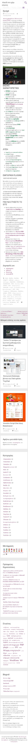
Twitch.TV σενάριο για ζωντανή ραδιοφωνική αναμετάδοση (12, 342)
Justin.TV (6, 472)
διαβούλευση (5, 633)
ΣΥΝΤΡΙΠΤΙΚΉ (17, 295)
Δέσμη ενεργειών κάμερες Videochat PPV (22, 313)
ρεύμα (22, 650)
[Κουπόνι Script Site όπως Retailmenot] (14, 421)
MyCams (5, 638)
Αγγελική (17, 284)
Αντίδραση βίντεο (8, 498)
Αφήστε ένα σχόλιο (8, 304)
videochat (6, 655)
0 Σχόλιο (16, 431)
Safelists (5, 509)
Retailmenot (7, 506)
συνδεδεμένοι (16, 442)
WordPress (13, 302)
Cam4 (8, 631)
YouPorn (6, 532)
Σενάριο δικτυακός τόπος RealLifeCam (10, 594)
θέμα (4, 295)
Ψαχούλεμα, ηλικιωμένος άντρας (9, 662)
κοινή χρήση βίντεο (14, 655)
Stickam (5, 511)
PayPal (5, 642)
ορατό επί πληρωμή (11, 645)
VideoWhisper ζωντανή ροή (14, 104)
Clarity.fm (6, 464)
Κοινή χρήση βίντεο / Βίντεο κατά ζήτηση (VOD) (12, 19)
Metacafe (5, 287)
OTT (14, 289)
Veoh (4, 296)
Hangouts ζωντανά (8, 467)
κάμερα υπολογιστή (11, 658)
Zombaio (5, 664)
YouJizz (5, 527)
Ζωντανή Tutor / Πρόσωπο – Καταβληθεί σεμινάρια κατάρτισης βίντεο (7, 314)
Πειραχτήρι (6, 688)
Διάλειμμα (6, 282)
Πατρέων (5, 490)
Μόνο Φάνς (6, 488)
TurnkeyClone (7, 15)
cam (4, 631)
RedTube (6, 504)
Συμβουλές (10, 653)
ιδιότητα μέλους (16, 285)
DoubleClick (6, 284)
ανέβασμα (9, 295)
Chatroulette (7, 459)
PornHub (6, 493)
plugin (5, 293)
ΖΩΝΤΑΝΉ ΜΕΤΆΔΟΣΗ (10, 178)
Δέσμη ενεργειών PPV (9, 686)
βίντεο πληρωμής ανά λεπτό (16, 642)
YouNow (5, 530)
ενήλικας (17, 280)
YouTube (16, 278)
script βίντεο (10, 298)
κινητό (11, 287)
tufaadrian (6, 431)
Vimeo (9, 300)
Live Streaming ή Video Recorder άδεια (14, 253)
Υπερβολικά (6, 291)
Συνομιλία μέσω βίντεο (9, 522)
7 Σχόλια (18, 350)
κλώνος (21, 631)
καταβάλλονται (16, 640)
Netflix (11, 278)
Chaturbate (6, 461)
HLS (22, 284)
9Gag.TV (5, 280)
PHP (22, 645)
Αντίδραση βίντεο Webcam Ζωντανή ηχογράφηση (13, 585)
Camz (16, 631)
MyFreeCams (7, 483)
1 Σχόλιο (18, 386)
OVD (17, 289)
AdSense (11, 280)
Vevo (8, 296)
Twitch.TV (6, 517)
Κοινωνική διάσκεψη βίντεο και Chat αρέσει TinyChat (12, 378)
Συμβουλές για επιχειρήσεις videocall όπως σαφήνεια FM (13, 576)
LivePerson (6, 480)
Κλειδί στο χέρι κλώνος (8, 4)
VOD (13, 300)
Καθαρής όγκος (7, 496)
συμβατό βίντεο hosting (13, 209)
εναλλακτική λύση (14, 627)
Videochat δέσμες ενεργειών (11, 691)
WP (18, 302)
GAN (12, 284)
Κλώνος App (6, 678)
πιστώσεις (12, 634)
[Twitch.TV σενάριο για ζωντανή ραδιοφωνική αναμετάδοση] (14, 338)
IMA (9, 285)
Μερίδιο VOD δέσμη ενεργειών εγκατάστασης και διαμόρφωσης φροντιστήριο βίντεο (15, 234)
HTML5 (5, 285)
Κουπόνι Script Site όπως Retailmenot (13, 424)
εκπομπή (13, 629)
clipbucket (12, 282)
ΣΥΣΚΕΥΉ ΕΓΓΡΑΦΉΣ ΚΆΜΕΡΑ (12, 191)
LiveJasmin (6, 477)
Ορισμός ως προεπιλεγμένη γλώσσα (13, 552)
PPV (16, 647)
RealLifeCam (7, 501)
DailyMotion (20, 282)
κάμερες (12, 631)
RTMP (9, 293)
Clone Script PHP (8, 681)
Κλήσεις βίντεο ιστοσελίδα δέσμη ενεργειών (12, 589)
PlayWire (20, 291)
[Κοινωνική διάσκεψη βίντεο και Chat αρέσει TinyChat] (14, 374)
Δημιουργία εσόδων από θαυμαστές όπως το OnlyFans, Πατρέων (13, 571)
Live (8, 636)
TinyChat (6, 514)
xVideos (5, 525)
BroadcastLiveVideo (20, 629)
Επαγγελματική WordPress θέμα (14, 241)
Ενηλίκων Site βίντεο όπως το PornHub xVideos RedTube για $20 (13, 580)
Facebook (6, 683)
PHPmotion (13, 291)
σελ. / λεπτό (11, 647)
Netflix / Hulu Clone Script (11, 602)
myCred (10, 638)
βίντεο (12, 296)
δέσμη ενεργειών (17, 293)
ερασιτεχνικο (6, 629)
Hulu (6, 278)
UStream (5, 519)
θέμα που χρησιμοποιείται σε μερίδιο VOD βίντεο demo (15, 247)
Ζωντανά (5, 475)
